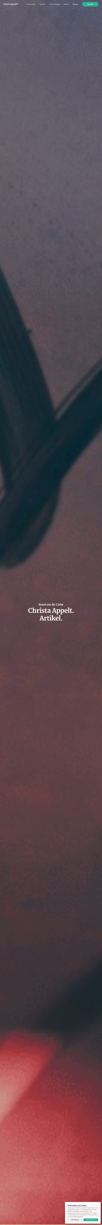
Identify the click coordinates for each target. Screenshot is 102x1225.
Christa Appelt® (11, 4)
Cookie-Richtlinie (78, 1216)
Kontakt (90, 4)
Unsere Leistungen (54, 4)
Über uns (66, 4)
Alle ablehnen (75, 1219)
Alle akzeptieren (90, 1219)
